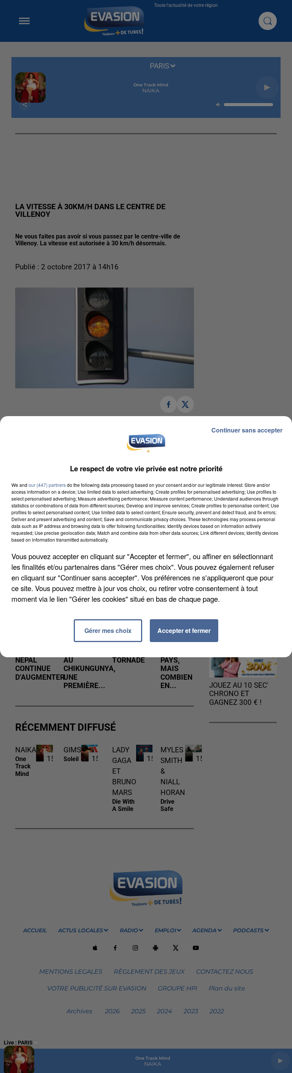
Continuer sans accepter (246, 430)
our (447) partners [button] (47, 485)
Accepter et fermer (184, 630)
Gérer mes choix (108, 630)
